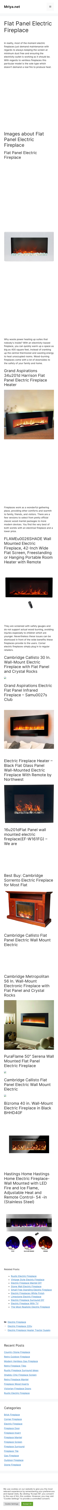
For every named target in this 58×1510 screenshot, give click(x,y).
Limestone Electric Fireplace (26, 1296)
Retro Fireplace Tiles (15, 1366)
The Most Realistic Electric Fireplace (30, 1307)
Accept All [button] (27, 1504)
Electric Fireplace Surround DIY (27, 1300)
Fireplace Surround (14, 1446)
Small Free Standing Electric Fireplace (31, 1289)
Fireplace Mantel (13, 1437)
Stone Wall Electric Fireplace (26, 1286)
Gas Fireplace (11, 1455)
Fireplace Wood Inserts (16, 1384)
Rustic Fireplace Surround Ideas (21, 1370)
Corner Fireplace (13, 1419)
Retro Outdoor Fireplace (17, 1356)
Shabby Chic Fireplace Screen (20, 1375)
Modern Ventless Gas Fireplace (21, 1361)
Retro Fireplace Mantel (16, 1379)
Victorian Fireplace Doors (17, 1388)
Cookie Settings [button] (11, 1504)
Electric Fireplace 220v (20, 1326)
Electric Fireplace (17, 1322)
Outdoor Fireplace (13, 1460)
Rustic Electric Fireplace (24, 1276)
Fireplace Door (12, 1428)
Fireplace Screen (13, 1442)
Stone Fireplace (12, 1464)
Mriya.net (12, 7)
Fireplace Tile (11, 1451)
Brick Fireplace (12, 1414)
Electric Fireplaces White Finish (27, 1293)
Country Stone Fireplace (17, 1352)
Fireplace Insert (12, 1433)
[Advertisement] (29, 101)
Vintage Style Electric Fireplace (27, 1279)
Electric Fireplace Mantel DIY (26, 1283)
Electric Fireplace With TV (25, 1303)
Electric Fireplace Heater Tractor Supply (29, 1330)
